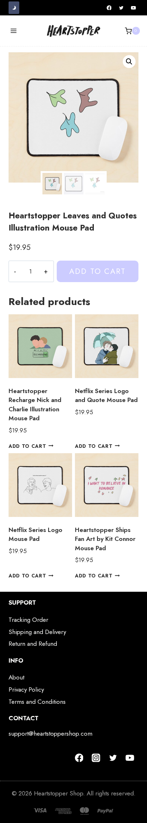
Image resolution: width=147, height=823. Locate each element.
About (16, 677)
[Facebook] (109, 8)
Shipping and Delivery (37, 632)
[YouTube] (133, 8)
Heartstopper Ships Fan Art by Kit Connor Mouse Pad (105, 539)
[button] (129, 61)
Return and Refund (33, 643)
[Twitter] (121, 8)
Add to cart (97, 271)
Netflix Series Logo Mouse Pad (35, 534)
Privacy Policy (26, 689)
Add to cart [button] (27, 445)
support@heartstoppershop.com (50, 733)
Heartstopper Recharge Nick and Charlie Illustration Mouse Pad (35, 405)
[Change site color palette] (14, 7)
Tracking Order (28, 619)
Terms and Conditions (37, 701)
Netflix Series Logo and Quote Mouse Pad (106, 396)
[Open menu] (13, 31)
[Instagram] (96, 757)
